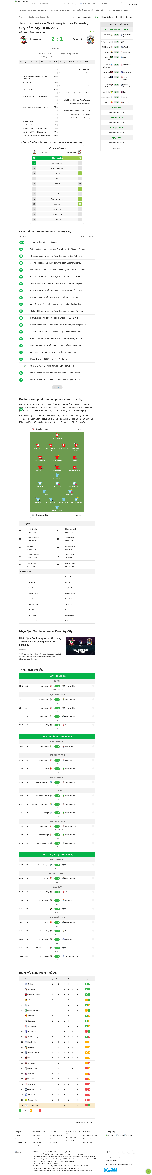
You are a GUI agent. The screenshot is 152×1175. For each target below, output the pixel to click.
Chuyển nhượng (115, 10)
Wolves (30, 1000)
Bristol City (32, 1079)
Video (125, 10)
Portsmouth (69, 939)
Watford (46, 769)
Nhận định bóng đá (56, 1135)
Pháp (74, 10)
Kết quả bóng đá (72, 1137)
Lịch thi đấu (87, 17)
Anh (46, 10)
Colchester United (42, 782)
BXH (86, 62)
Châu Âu (57, 10)
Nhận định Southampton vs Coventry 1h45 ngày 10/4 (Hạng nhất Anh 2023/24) (40, 642)
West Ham (69, 746)
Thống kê (63, 62)
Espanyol (68, 900)
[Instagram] (129, 1152)
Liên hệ (108, 1157)
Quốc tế (80, 10)
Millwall (30, 984)
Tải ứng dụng (110, 1132)
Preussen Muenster (42, 796)
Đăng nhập (133, 4)
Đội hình (44, 62)
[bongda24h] (16, 10)
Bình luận (95, 10)
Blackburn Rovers (42, 948)
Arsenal (46, 878)
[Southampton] (23, 44)
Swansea (31, 1021)
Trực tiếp (119, 17)
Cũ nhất (92, 236)
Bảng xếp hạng (107, 17)
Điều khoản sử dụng (90, 1135)
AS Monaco (69, 892)
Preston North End (42, 843)
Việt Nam (40, 10)
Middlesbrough (70, 826)
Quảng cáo (119, 1157)
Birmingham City (34, 1052)
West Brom (32, 989)
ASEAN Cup (31, 10)
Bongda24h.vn (127, 1164)
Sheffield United (33, 1058)
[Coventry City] (90, 44)
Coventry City (78, 39)
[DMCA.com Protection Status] (110, 1171)
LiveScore (76, 17)
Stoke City (68, 760)
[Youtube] (134, 1152)
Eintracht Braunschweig (40, 804)
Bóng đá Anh (36, 1135)
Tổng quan (24, 62)
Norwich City (32, 1100)
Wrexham (68, 931)
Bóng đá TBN (36, 1142)
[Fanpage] (124, 1152)
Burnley (31, 1074)
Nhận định (104, 10)
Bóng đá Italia (37, 1146)
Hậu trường (53, 1142)
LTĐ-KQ (87, 10)
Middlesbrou (106, 47)
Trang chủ (18, 1132)
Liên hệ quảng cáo (89, 1142)
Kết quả (96, 17)
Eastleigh (45, 813)
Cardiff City (32, 1042)
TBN (51, 10)
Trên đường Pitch (89, 4)
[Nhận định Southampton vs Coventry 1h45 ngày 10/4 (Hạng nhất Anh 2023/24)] (80, 646)
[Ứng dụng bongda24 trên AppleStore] (128, 1135)
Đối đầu (72, 62)
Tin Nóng (18, 1135)
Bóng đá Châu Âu (38, 1139)
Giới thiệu (86, 1132)
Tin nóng (22, 10)
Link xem (129, 17)
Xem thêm (116, 148)
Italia (64, 10)
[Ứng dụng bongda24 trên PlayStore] (120, 1135)
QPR (30, 1005)
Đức (68, 10)
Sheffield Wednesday (72, 956)
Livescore (52, 1146)
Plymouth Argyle (43, 865)
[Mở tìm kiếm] (120, 4)
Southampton (35, 39)
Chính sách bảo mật (90, 1139)
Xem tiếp (57, 387)
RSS (105, 1152)
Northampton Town (42, 909)
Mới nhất (71, 4)
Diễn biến (34, 62)
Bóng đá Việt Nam (38, 1132)
